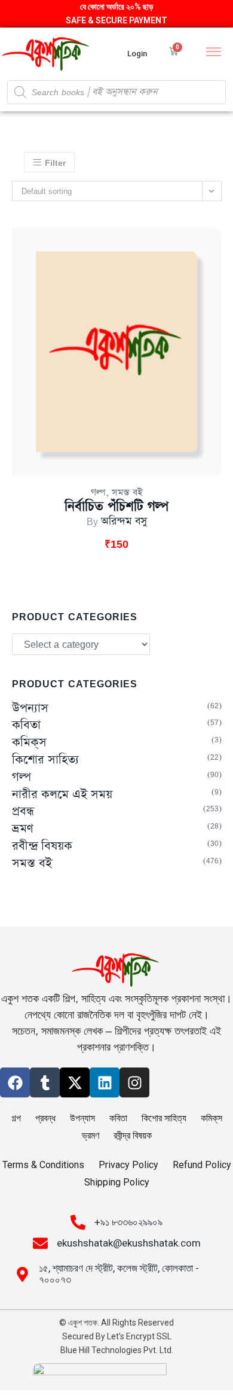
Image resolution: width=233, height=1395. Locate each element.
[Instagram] (134, 1082)
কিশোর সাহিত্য (45, 760)
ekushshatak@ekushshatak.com (129, 1243)
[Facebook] (15, 1082)
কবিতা (26, 725)
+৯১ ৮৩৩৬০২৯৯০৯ (128, 1222)
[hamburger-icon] (213, 53)
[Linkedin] (104, 1082)
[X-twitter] (75, 1082)
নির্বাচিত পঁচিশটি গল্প (116, 507)
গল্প (98, 492)
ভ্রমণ (22, 829)
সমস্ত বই (127, 492)
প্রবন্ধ (23, 811)
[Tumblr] (45, 1082)
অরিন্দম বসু (124, 521)
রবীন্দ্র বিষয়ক (42, 846)
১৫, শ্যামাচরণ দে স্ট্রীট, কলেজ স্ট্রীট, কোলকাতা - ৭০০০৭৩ (119, 1273)
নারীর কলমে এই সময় (62, 795)
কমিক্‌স (29, 743)
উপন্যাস (30, 708)
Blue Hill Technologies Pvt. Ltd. (116, 1350)
